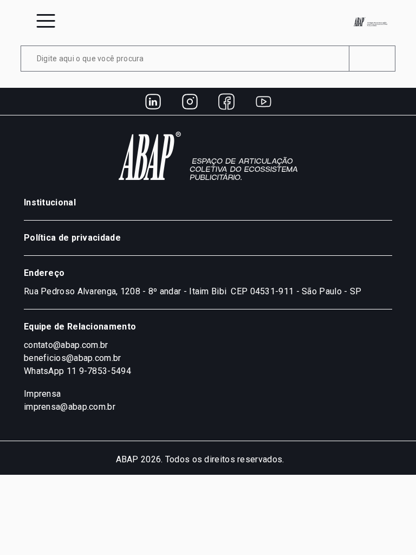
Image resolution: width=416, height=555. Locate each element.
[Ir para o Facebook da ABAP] (226, 101)
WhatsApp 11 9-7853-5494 (77, 371)
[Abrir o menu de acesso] (45, 20)
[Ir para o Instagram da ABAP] (189, 101)
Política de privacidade (72, 238)
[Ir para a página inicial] (370, 22)
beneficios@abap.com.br (72, 358)
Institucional (50, 202)
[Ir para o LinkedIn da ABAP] (153, 101)
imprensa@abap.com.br (69, 407)
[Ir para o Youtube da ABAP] (263, 101)
